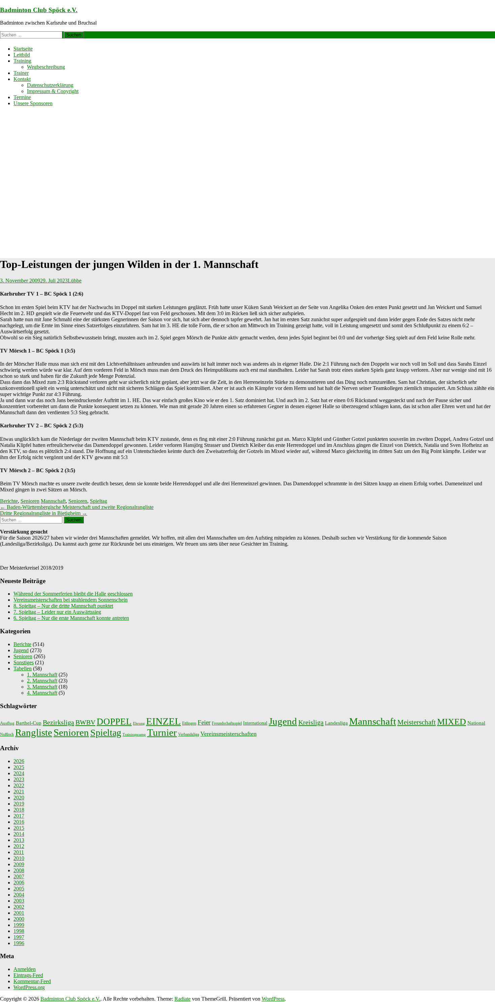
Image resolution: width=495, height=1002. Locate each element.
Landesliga (336, 723)
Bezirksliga (58, 722)
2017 (18, 816)
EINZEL (163, 721)
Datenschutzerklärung (50, 85)
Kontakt (22, 79)
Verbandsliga (188, 734)
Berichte (9, 501)
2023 (18, 779)
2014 (18, 834)
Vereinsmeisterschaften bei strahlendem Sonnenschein (70, 600)
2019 (18, 804)
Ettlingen (189, 723)
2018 (18, 810)
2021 (18, 791)
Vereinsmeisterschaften (228, 733)
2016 (18, 822)
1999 (18, 925)
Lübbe (74, 280)
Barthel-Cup (28, 723)
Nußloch (7, 734)
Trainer (21, 73)
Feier (204, 722)
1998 (18, 931)
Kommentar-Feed (32, 981)
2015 (18, 828)
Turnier (162, 732)
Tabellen (22, 668)
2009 (18, 864)
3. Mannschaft (42, 687)
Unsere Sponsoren (33, 103)
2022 (18, 785)
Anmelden (24, 969)
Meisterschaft (416, 722)
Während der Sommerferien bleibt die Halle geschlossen (73, 594)
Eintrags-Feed (28, 975)
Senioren (30, 501)
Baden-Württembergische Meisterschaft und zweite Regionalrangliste (77, 507)
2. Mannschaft (42, 681)
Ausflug (7, 723)
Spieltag (98, 501)
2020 (18, 797)
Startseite (23, 49)
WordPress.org (29, 987)
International (255, 723)
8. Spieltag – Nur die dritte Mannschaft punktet (63, 606)
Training (22, 61)
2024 (18, 773)
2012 (18, 846)
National (476, 723)
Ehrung (139, 723)
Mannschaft (53, 501)
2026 (18, 761)
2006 (18, 882)
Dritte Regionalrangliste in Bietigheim (43, 513)
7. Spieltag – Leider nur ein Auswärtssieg (57, 612)
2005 (18, 888)
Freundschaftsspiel (227, 723)
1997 (18, 937)
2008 (18, 870)
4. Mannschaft (42, 693)
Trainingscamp (134, 734)
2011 (18, 852)
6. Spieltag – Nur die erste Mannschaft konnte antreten (71, 618)
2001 (18, 913)
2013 (18, 840)
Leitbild (21, 55)
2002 (18, 907)
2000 (18, 919)
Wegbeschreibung (46, 67)
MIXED (451, 722)
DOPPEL (114, 722)
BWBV (85, 722)
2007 (18, 876)
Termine (22, 97)
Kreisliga (311, 722)
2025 (18, 767)
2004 (18, 895)
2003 (18, 901)
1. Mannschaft (42, 674)
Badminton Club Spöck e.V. (38, 9)
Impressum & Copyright (52, 91)
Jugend (21, 650)
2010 (18, 858)
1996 (18, 943)
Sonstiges (23, 662)
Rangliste (33, 732)
